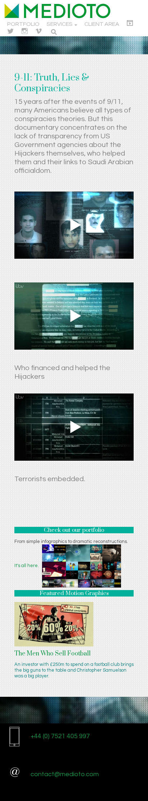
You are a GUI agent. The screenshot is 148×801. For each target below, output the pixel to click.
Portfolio (23, 24)
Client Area (101, 24)
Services (60, 24)
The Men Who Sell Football (52, 654)
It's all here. (26, 565)
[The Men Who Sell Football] (53, 623)
